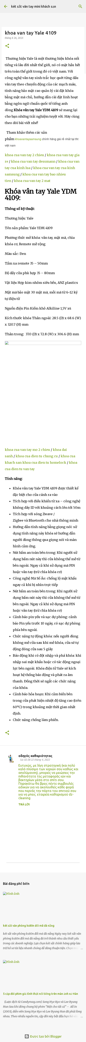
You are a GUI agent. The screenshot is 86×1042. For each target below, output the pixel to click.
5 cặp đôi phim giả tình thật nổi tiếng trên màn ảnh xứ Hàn (40, 993)
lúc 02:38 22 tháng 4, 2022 (35, 759)
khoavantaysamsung (28, 139)
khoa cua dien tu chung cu (37, 456)
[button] (7, 46)
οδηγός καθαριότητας (35, 756)
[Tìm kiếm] (80, 6)
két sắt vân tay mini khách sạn (33, 6)
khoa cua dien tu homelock (44, 462)
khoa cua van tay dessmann (33, 161)
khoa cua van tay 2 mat (32, 181)
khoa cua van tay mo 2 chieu (27, 450)
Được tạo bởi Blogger (45, 1036)
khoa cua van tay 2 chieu (24, 155)
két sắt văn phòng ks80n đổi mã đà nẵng (28, 925)
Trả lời (24, 804)
